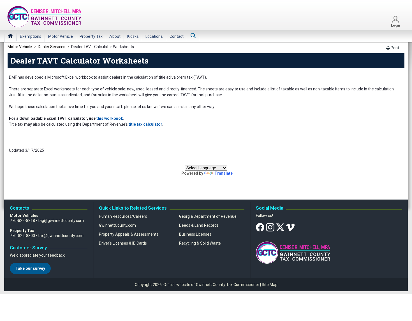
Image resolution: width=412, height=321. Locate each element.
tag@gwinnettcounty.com (61, 220)
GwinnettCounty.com (117, 225)
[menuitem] (31, 36)
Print (394, 48)
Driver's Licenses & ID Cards (123, 243)
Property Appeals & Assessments (128, 234)
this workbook (109, 118)
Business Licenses (195, 234)
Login (395, 25)
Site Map (269, 284)
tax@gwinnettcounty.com (61, 235)
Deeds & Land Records (199, 225)
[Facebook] (260, 227)
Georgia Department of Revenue (208, 216)
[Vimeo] (290, 227)
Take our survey (30, 268)
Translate (223, 173)
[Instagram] (270, 227)
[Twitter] (280, 227)
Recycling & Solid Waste (200, 243)
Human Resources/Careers (123, 216)
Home (10, 35)
